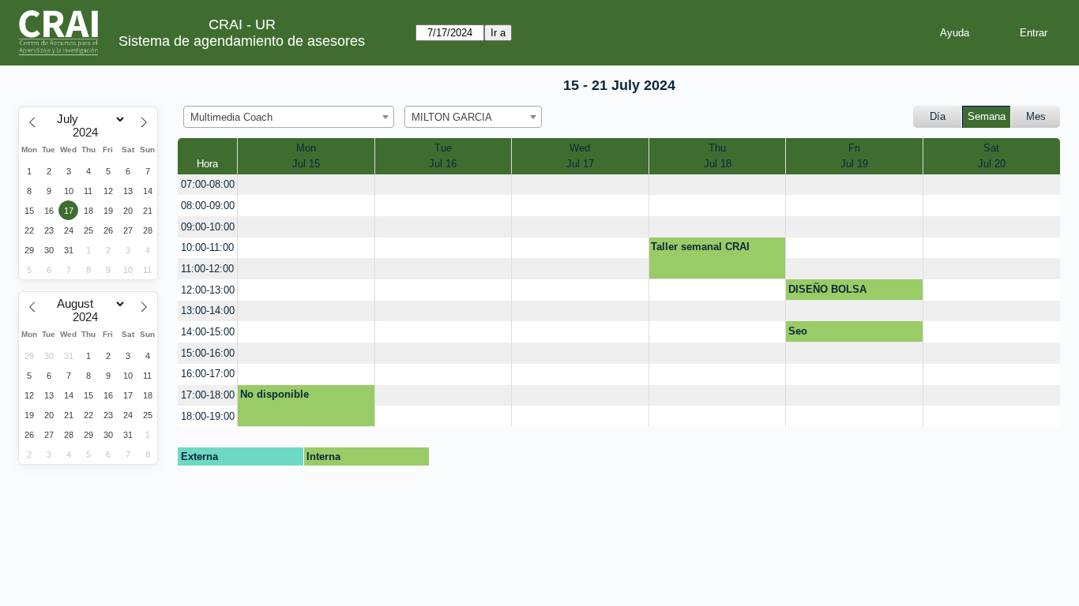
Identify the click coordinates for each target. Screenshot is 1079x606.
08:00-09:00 (208, 205)
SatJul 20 (992, 156)
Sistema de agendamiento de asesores (241, 41)
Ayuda (954, 33)
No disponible (274, 394)
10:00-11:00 (207, 247)
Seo (797, 331)
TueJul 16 (443, 156)
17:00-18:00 (208, 395)
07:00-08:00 (208, 184)
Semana (987, 116)
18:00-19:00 (208, 416)
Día (938, 116)
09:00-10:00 (208, 227)
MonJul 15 (306, 156)
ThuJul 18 (717, 156)
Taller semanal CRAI (700, 246)
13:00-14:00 (208, 310)
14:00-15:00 (208, 332)
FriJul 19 (854, 156)
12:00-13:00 (208, 290)
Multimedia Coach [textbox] (231, 117)
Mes (1036, 116)
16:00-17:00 (208, 374)
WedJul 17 (580, 156)
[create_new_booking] (306, 185)
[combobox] (288, 117)
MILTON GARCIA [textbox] (452, 117)
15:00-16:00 (208, 353)
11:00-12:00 (207, 269)
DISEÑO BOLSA (827, 289)
